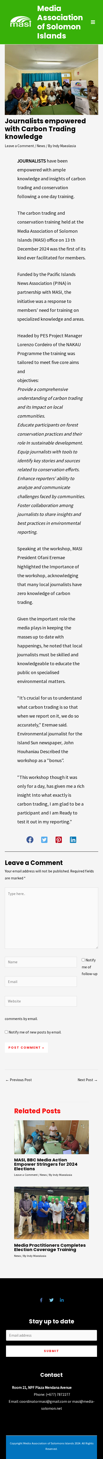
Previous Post (18, 1079)
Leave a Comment (19, 146)
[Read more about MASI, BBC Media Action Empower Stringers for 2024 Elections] (51, 1136)
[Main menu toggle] (93, 22)
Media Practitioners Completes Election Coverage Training (50, 1247)
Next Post (88, 1079)
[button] (30, 840)
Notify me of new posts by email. (35, 1032)
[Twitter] (51, 1300)
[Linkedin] (62, 1300)
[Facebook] (41, 1300)
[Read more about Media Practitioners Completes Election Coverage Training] (51, 1212)
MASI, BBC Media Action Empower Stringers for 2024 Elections (46, 1164)
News (41, 146)
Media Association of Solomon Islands (60, 22)
